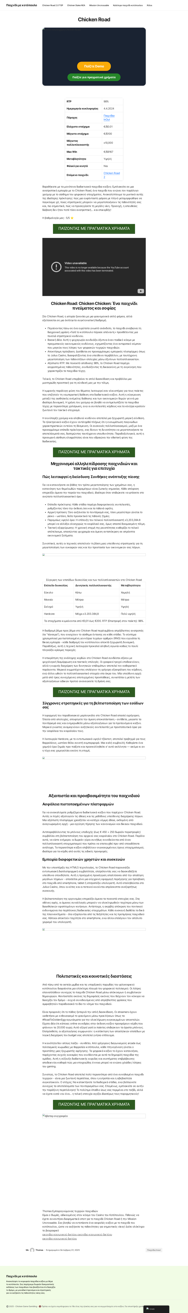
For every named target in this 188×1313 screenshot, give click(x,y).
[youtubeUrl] (95, 1234)
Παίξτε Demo (94, 66)
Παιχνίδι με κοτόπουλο (21, 5)
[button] (179, 5)
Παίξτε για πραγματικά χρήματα (94, 77)
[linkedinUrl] (59, 1238)
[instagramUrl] (60, 1234)
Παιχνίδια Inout (154, 1250)
